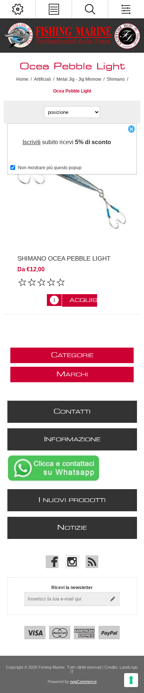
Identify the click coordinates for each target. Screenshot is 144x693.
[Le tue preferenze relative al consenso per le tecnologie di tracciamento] (131, 680)
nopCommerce (83, 681)
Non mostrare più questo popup (50, 167)
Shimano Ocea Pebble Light (63, 258)
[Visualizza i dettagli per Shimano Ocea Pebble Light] (72, 189)
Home (22, 79)
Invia (112, 599)
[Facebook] (52, 562)
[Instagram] (72, 562)
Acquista (83, 300)
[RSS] (92, 562)
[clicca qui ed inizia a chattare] (53, 481)
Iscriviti (32, 142)
